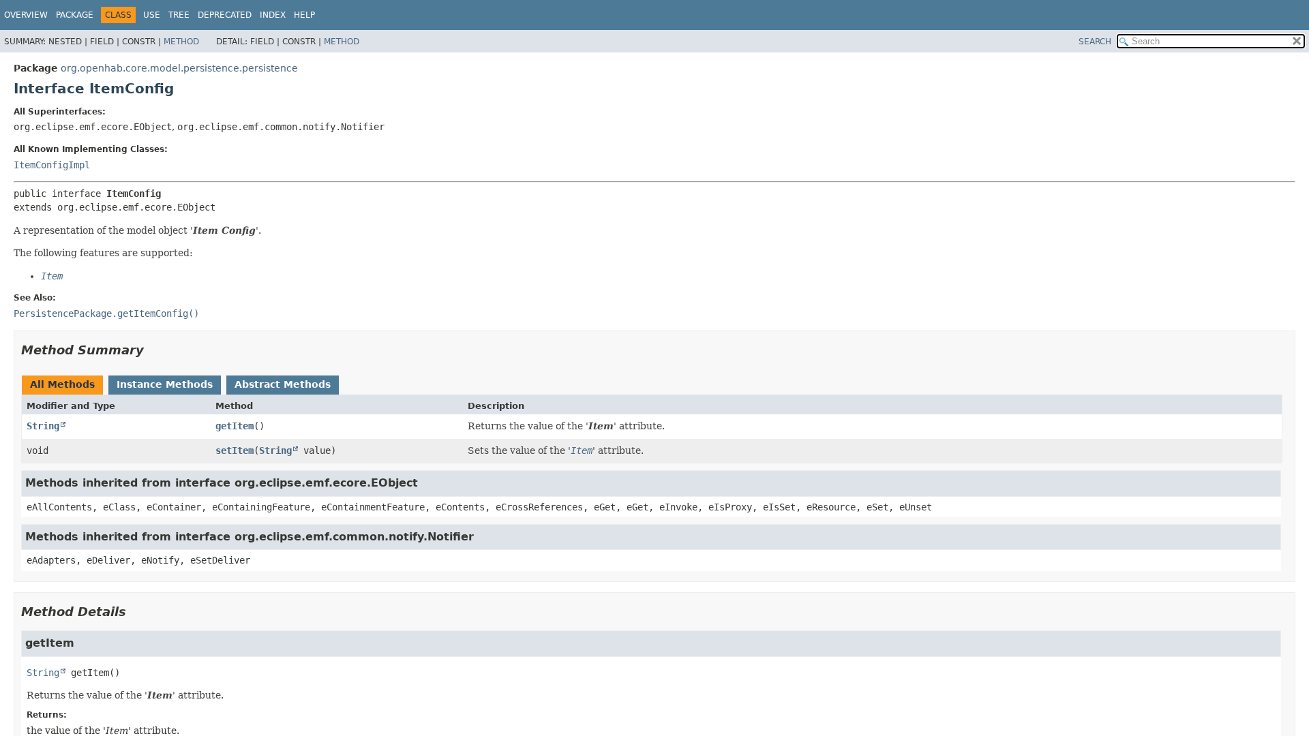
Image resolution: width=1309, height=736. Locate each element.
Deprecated (225, 15)
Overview (26, 15)
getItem (234, 425)
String (43, 425)
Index (273, 15)
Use (151, 15)
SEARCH (1095, 41)
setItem (234, 450)
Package (74, 15)
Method (181, 41)
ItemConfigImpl (52, 164)
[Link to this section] (153, 350)
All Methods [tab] (62, 384)
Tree (179, 15)
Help (304, 15)
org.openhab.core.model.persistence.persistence (179, 68)
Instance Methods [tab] (165, 384)
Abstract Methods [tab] (283, 384)
